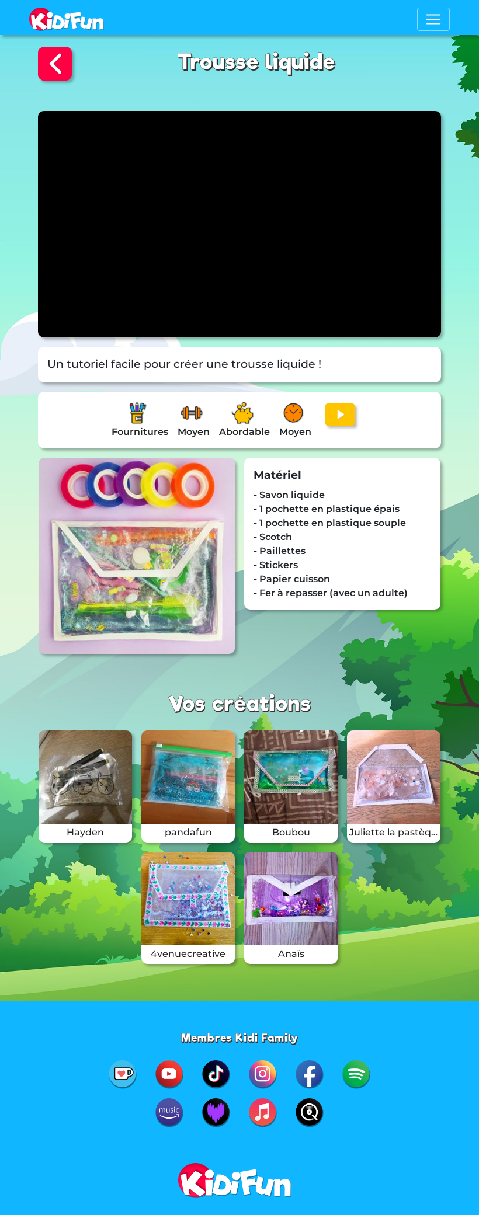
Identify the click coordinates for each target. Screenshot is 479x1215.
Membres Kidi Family (239, 1038)
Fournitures (140, 431)
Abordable (244, 431)
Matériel (277, 475)
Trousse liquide (256, 62)
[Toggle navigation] (433, 19)
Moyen (194, 431)
